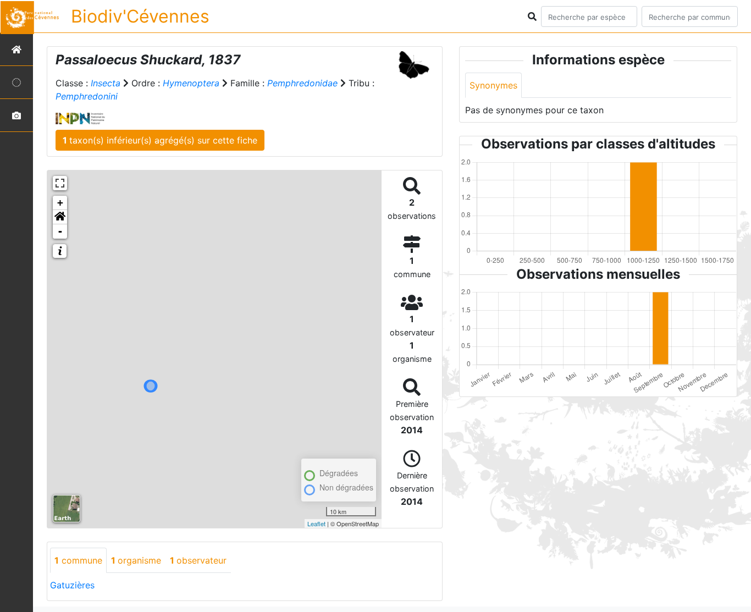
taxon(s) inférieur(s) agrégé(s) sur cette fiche (160, 140)
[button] (60, 217)
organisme (136, 560)
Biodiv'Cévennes (140, 16)
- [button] (60, 231)
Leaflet (316, 523)
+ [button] (60, 202)
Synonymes (493, 85)
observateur (198, 560)
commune (78, 560)
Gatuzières (72, 585)
